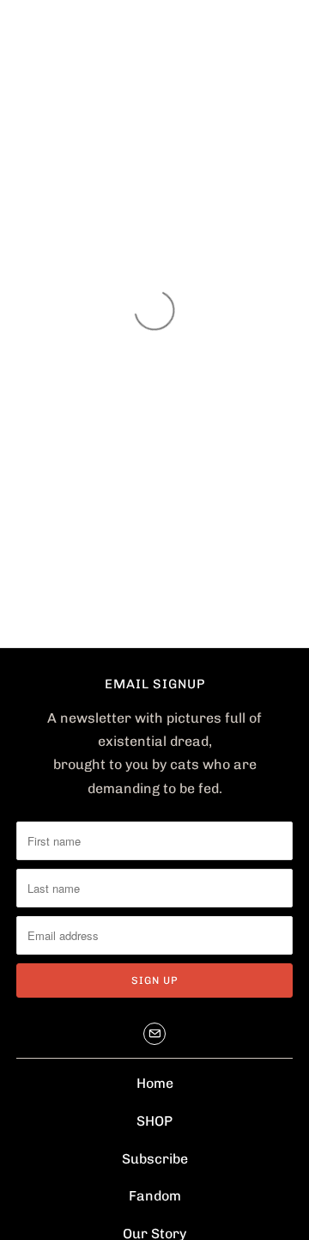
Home (154, 1083)
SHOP (154, 1121)
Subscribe (155, 1159)
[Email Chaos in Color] (154, 1034)
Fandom (155, 1196)
